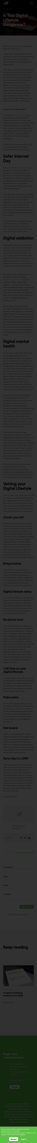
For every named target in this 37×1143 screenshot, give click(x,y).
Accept (13, 1139)
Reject (23, 1139)
